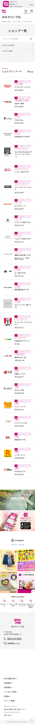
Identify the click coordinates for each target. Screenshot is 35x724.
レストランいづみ (21, 423)
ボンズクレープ (20, 206)
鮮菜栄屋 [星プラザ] (22, 290)
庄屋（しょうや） (20, 374)
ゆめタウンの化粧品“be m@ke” (31, 605)
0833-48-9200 (19, 209)
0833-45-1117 (19, 258)
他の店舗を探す (10, 679)
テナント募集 (9, 701)
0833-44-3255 (19, 426)
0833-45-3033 (14, 638)
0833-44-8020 (19, 106)
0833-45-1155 (19, 225)
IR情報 (6, 696)
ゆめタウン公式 (16, 545)
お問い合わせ (8, 715)
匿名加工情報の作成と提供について (15, 709)
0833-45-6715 (19, 327)
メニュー (32, 11)
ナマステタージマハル (22, 87)
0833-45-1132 (19, 276)
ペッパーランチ (20, 407)
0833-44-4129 (19, 409)
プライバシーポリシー (10, 706)
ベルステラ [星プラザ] (22, 239)
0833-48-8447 (19, 90)
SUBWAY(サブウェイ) (22, 341)
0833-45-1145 (19, 241)
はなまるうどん (20, 471)
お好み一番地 (19, 104)
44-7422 (17, 344)
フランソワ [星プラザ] (22, 222)
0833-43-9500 (19, 192)
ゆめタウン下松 (6, 21)
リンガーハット (20, 455)
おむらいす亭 (19, 390)
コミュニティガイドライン (12, 712)
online (26, 11)
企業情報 (7, 683)
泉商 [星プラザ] (20, 440)
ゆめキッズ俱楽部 (13, 605)
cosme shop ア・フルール (22, 605)
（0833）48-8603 (19, 458)
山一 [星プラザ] (20, 273)
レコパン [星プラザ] (22, 172)
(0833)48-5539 (19, 393)
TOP (31, 719)
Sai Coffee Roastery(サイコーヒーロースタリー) (23, 154)
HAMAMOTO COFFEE (22, 137)
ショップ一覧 (16, 21)
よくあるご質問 (10, 692)
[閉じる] (1, 4)
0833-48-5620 (19, 377)
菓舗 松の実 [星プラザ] (23, 255)
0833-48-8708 (19, 474)
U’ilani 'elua (19, 120)
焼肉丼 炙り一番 (20, 357)
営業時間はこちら (13, 643)
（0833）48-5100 (19, 360)
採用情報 (7, 687)
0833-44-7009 (19, 123)
